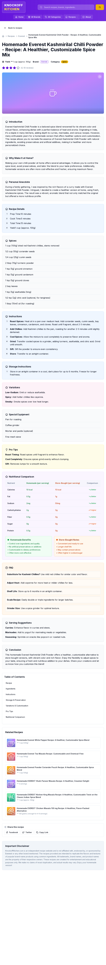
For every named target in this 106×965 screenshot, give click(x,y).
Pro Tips (9, 711)
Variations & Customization (17, 706)
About (88, 17)
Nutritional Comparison (15, 717)
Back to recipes (15, 28)
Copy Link (43, 832)
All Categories (54, 17)
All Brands (35, 17)
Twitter (28, 832)
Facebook (13, 832)
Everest (21, 36)
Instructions (10, 694)
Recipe (9, 683)
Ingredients (10, 689)
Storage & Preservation (16, 700)
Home (21, 17)
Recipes (72, 17)
